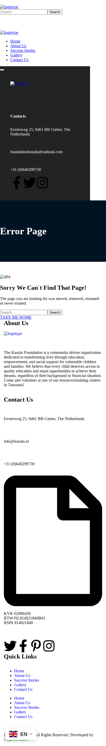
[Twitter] (29, 182)
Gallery (20, 685)
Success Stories (26, 680)
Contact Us (23, 689)
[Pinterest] (36, 646)
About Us (22, 675)
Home (19, 671)
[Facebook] (16, 182)
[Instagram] (42, 182)
